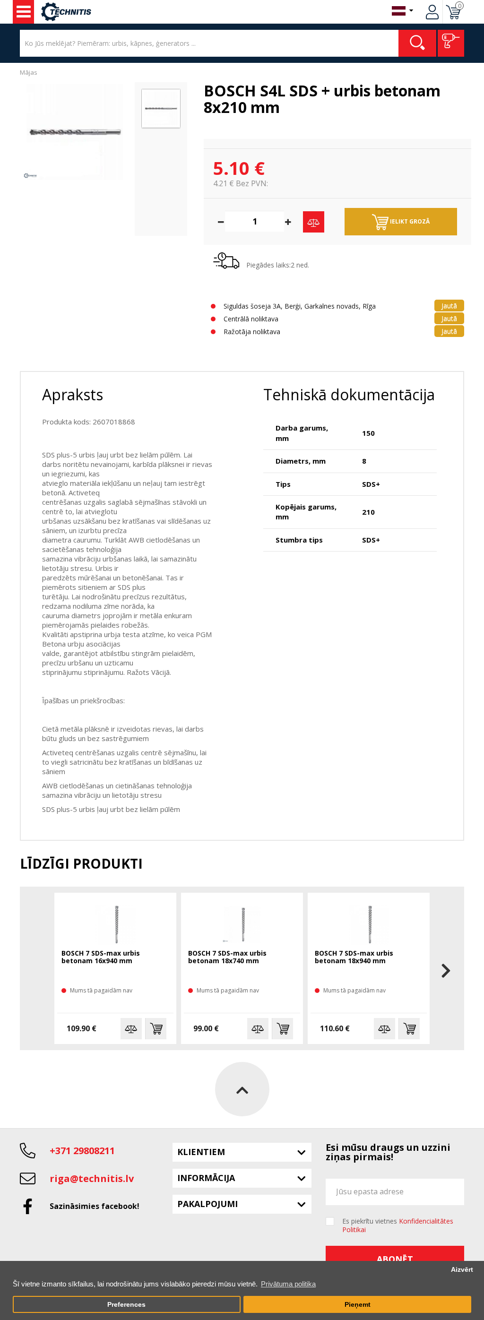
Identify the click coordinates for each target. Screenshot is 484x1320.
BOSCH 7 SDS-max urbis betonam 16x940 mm (100, 957)
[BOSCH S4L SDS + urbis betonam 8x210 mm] (75, 132)
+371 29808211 (82, 1150)
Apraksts (72, 394)
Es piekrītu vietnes (397, 1225)
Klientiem (201, 1151)
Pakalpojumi (207, 1203)
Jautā (449, 305)
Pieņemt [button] (358, 1304)
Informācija (206, 1177)
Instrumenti (23, 12)
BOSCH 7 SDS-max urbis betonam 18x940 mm (354, 957)
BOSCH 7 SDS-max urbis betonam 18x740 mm (227, 957)
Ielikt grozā (409, 221)
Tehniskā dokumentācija (349, 394)
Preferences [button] (126, 1304)
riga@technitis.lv (92, 1178)
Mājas (28, 72)
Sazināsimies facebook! (94, 1206)
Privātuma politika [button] (288, 1284)
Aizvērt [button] (462, 1269)
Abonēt (395, 1259)
